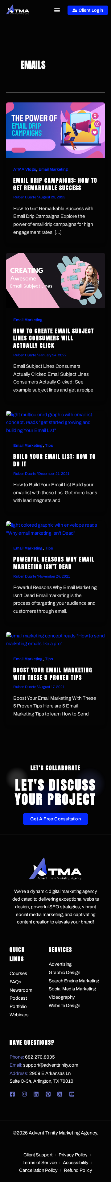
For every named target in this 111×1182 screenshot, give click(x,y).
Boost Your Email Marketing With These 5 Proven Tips (52, 674)
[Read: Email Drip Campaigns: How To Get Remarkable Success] (55, 129)
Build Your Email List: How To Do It (54, 460)
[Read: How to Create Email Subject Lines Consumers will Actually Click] (55, 280)
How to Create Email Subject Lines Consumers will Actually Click (53, 338)
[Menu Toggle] (57, 10)
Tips (49, 445)
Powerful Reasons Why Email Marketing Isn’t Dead (53, 563)
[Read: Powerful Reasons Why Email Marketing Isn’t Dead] (55, 528)
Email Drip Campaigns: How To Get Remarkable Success (55, 184)
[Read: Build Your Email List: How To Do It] (55, 422)
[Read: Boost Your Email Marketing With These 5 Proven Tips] (55, 639)
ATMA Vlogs (24, 169)
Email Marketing (53, 169)
